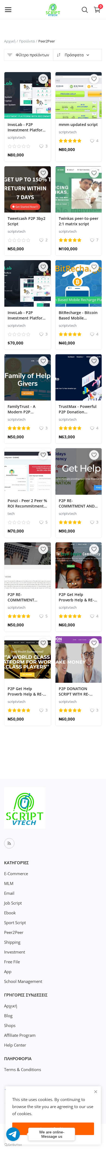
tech (11, 513)
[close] (95, 1091)
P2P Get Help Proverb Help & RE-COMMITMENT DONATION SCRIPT (25, 697)
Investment (14, 952)
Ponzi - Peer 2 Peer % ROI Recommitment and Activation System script (27, 508)
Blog (8, 1015)
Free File (12, 961)
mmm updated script (78, 124)
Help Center (15, 1045)
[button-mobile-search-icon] (85, 9)
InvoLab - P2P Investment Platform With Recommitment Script (27, 132)
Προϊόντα (27, 41)
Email (9, 893)
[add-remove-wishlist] (43, 79)
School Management (23, 981)
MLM (8, 883)
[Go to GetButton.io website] (13, 1144)
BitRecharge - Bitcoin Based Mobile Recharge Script (78, 318)
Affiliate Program (20, 1035)
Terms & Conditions (22, 1069)
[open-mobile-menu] (8, 9)
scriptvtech (17, 137)
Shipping (12, 942)
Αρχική (9, 41)
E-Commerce (16, 873)
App (7, 971)
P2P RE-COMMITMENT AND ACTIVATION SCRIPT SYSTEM (77, 508)
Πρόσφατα (73, 54)
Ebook (10, 912)
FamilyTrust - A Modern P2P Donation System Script (24, 414)
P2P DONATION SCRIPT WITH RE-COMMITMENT (74, 694)
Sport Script (15, 922)
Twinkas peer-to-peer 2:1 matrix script (78, 221)
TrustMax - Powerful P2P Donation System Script (77, 412)
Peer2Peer (13, 932)
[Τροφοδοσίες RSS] (9, 843)
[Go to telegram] (13, 1134)
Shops (9, 1025)
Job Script (13, 903)
